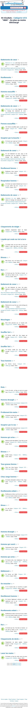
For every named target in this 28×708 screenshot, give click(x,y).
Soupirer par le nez (8, 425)
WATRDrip (20, 248)
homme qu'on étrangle (15, 403)
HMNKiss (10, 262)
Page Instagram (20, 699)
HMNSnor (7, 84)
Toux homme (7, 361)
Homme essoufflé (8, 92)
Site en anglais (4, 699)
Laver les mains (7, 653)
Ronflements (6, 77)
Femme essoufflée (8, 124)
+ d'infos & (20, 72)
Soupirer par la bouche (10, 138)
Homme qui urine (9, 437)
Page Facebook (12, 699)
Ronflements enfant (9, 491)
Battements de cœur (9, 60)
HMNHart (17, 69)
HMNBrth (15, 98)
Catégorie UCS (20, 18)
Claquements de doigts (10, 227)
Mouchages (5, 320)
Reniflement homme (9, 596)
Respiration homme (9, 181)
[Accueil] (14, 3)
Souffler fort (6, 332)
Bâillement (6, 571)
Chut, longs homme (8, 477)
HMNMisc (15, 231)
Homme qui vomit (9, 544)
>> (19, 664)
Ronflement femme (8, 168)
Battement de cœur (10, 62)
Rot (3, 270)
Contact (16, 701)
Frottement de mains (9, 412)
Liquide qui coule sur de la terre (13, 239)
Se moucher (6, 584)
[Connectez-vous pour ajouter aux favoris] (18, 60)
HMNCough (8, 365)
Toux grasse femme (8, 464)
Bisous (4, 257)
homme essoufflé (11, 94)
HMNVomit (7, 549)
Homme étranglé (8, 400)
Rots (3, 387)
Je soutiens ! (19, 11)
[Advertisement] (14, 40)
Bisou (4, 505)
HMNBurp (7, 276)
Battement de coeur (9, 151)
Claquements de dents (11, 639)
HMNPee (16, 248)
